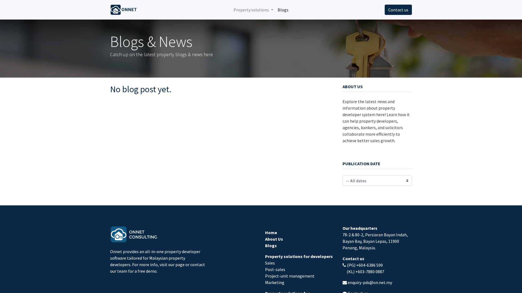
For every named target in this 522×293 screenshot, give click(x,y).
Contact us (398, 9)
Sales (270, 263)
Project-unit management (290, 276)
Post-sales (275, 269)
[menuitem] (283, 9)
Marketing (274, 282)
